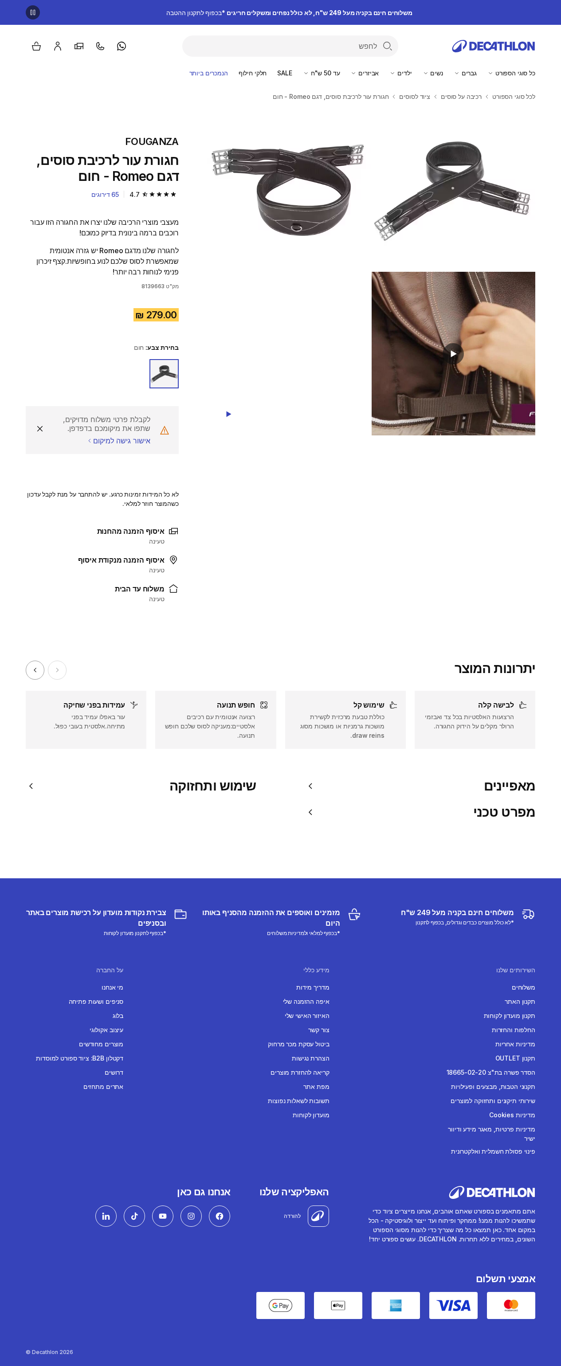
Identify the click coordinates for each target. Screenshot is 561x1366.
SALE (284, 73)
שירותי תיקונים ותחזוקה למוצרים (493, 1100)
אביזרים (368, 73)
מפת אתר (316, 1086)
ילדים (404, 73)
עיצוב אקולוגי (106, 1029)
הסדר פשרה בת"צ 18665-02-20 (491, 1072)
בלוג (118, 1015)
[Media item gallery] (371, 271)
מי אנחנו (112, 987)
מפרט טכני (504, 812)
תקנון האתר (520, 1001)
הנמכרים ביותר (208, 73)
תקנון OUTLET (515, 1058)
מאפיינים (509, 786)
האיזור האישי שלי (307, 1015)
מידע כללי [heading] (316, 970)
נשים (436, 73)
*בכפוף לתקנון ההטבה (289, 12)
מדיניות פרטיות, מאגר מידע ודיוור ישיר (491, 1133)
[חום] (164, 373)
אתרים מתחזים (103, 1086)
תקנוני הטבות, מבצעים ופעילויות (493, 1086)
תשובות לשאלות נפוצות (298, 1100)
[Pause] (33, 12)
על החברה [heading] (109, 970)
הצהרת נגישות (310, 1058)
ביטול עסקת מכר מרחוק (298, 1044)
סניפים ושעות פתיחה (96, 1001)
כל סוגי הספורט (514, 73)
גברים (468, 73)
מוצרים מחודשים (101, 1044)
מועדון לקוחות (311, 1115)
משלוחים (523, 987)
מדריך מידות (312, 987)
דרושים (114, 1072)
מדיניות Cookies (512, 1115)
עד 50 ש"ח (324, 73)
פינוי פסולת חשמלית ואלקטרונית (493, 1151)
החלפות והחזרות (513, 1029)
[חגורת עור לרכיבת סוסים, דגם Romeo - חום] (453, 189)
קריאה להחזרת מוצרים (300, 1072)
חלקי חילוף (253, 73)
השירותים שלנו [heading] (515, 970)
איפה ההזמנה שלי (306, 1001)
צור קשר (318, 1029)
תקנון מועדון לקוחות (509, 1015)
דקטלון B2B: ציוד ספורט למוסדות (79, 1058)
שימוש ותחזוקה (212, 786)
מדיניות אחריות (515, 1044)
